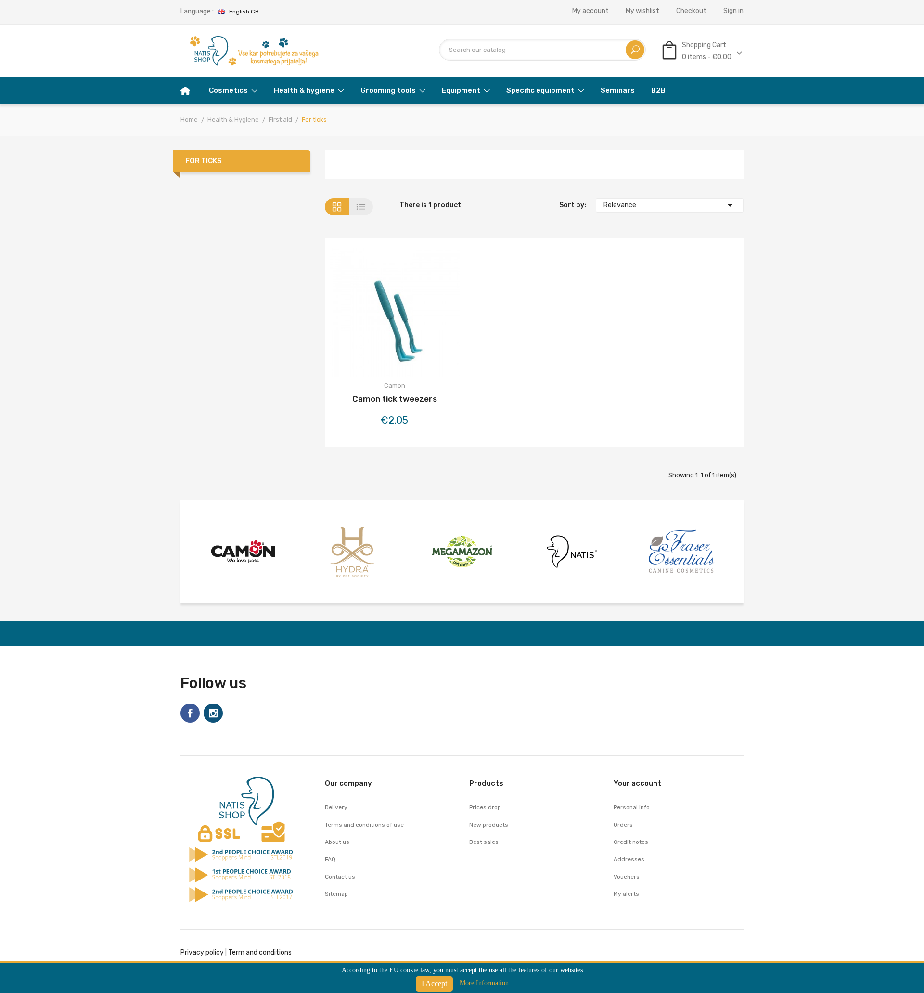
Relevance (669, 205)
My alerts (626, 894)
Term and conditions (260, 952)
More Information (484, 983)
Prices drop (485, 807)
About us (337, 842)
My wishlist (642, 11)
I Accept (434, 984)
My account (590, 11)
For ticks (203, 160)
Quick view (420, 314)
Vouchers (627, 876)
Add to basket (369, 314)
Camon (394, 385)
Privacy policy (202, 952)
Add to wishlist (394, 314)
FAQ (330, 859)
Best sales (484, 842)
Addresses (629, 859)
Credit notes (631, 842)
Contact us (340, 876)
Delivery (336, 807)
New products (488, 824)
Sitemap (336, 894)
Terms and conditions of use (364, 824)
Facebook (190, 713)
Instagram (213, 713)
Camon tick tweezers (394, 398)
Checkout (691, 11)
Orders (623, 824)
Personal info (632, 807)
